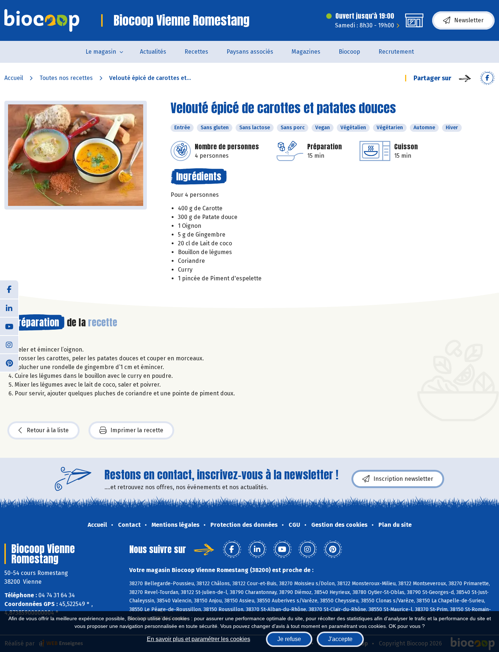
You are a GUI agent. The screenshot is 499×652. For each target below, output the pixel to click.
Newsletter (469, 20)
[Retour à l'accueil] (41, 20)
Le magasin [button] (100, 51)
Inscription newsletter (403, 478)
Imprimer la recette (136, 430)
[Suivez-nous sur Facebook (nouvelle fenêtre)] (9, 289)
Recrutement (396, 51)
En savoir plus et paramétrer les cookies (198, 639)
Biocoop (349, 51)
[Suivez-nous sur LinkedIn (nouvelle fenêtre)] (9, 308)
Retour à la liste (48, 430)
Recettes (196, 51)
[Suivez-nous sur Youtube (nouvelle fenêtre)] (9, 326)
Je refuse (289, 639)
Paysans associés (249, 51)
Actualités (153, 51)
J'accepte (340, 639)
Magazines (306, 51)
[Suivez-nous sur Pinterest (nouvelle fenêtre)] (9, 362)
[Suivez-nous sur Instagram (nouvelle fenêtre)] (9, 344)
